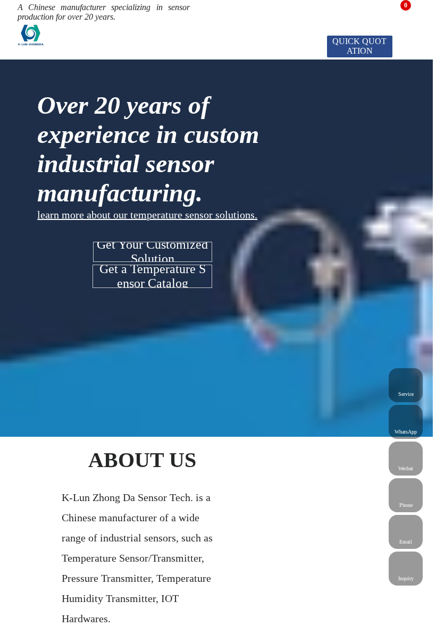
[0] (399, 9)
